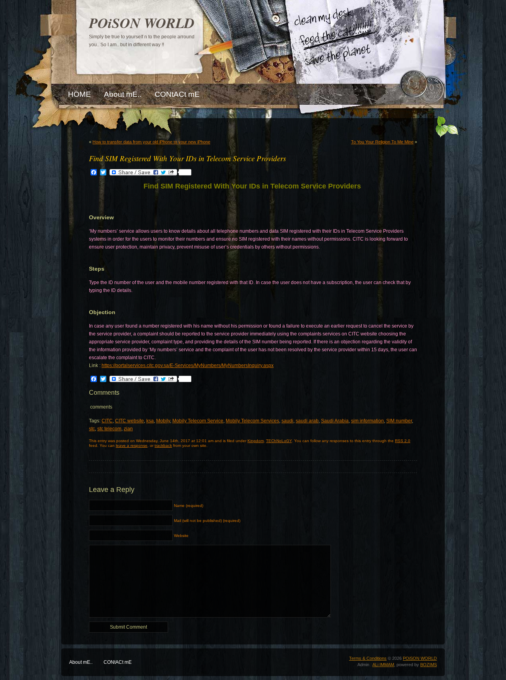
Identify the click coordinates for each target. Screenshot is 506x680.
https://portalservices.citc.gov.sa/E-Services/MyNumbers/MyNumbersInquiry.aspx (188, 365)
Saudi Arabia (335, 421)
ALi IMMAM (383, 664)
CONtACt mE (118, 662)
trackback (163, 445)
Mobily (163, 421)
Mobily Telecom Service (197, 421)
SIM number (399, 421)
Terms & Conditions (368, 658)
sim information (367, 421)
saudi (287, 421)
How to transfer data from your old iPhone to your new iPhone (151, 141)
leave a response (131, 445)
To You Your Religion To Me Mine (382, 141)
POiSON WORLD (141, 23)
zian (128, 428)
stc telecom (109, 428)
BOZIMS (428, 664)
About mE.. (81, 662)
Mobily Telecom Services (252, 421)
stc (92, 428)
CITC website (129, 421)
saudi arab (307, 421)
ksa (150, 421)
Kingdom (255, 441)
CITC (107, 421)
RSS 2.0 (402, 441)
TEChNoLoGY (279, 441)
